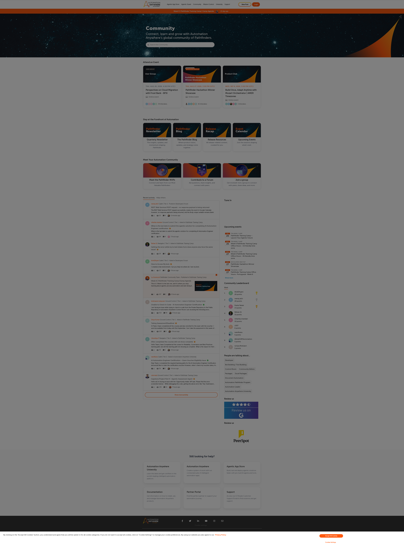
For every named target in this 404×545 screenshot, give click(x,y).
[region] (202, 538)
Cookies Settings (330, 542)
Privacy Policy (220, 535)
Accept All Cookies (331, 536)
